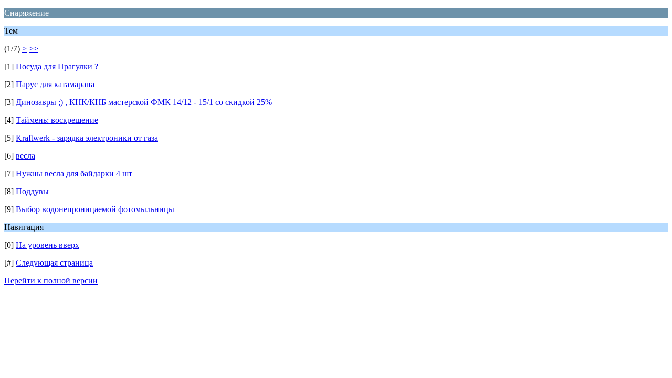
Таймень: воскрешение (57, 120)
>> (33, 48)
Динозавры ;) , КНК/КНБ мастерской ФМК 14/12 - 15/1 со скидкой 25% (144, 102)
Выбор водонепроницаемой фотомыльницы (95, 209)
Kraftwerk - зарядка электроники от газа (87, 137)
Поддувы (32, 191)
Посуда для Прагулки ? (57, 66)
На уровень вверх (47, 244)
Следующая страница (54, 262)
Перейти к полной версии (51, 280)
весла (25, 155)
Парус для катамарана (55, 84)
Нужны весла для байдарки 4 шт (74, 173)
